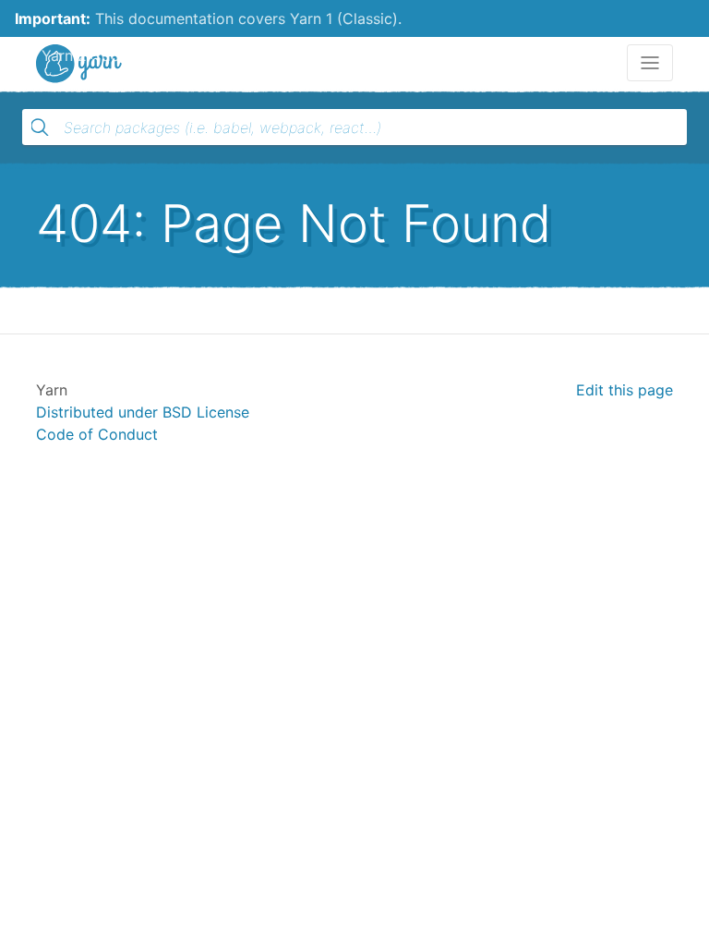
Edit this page (624, 390)
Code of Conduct (97, 434)
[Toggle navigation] (650, 62)
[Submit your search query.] (39, 127)
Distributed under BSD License (142, 412)
